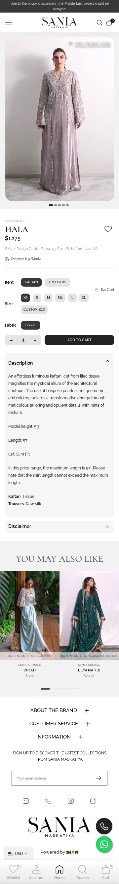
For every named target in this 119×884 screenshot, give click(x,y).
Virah (29, 670)
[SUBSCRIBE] (95, 778)
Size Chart (107, 289)
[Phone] (48, 801)
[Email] (26, 801)
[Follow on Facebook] (71, 801)
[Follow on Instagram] (93, 801)
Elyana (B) (89, 670)
